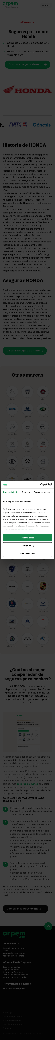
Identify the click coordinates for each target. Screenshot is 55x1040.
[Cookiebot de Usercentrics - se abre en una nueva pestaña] (40, 485)
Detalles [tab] (26, 492)
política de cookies (26, 529)
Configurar (26, 545)
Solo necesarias (27, 553)
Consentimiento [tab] (10, 492)
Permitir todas (27, 538)
